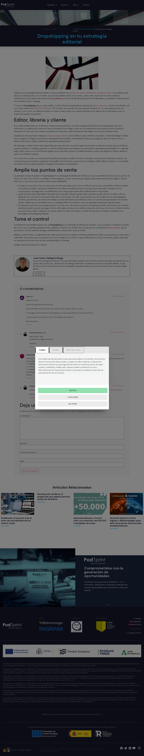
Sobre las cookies (73, 350)
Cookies (42, 350)
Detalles (56, 350)
